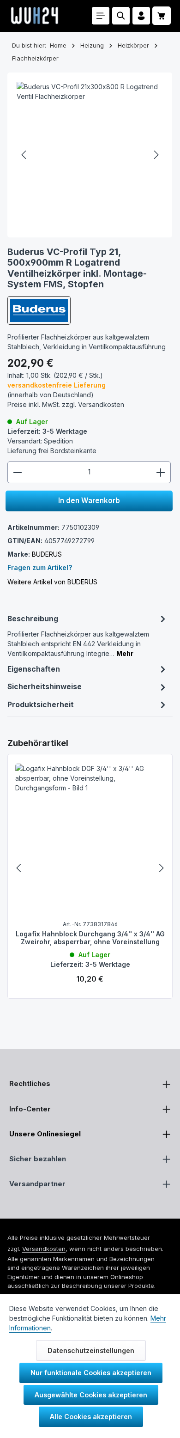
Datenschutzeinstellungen (91, 1350)
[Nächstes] (155, 154)
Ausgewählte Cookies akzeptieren (91, 1395)
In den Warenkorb (89, 500)
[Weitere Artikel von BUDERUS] (39, 310)
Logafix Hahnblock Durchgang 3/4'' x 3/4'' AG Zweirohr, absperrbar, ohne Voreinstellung (90, 938)
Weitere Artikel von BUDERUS (52, 582)
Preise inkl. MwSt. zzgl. (65, 404)
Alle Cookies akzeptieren (91, 1416)
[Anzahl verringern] (17, 472)
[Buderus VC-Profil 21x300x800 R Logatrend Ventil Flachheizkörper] (89, 155)
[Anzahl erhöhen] (161, 472)
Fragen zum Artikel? (39, 567)
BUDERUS (47, 554)
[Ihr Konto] (141, 15)
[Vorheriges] (24, 154)
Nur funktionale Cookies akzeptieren (90, 1373)
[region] (90, 868)
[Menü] (100, 15)
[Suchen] (121, 15)
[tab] (87, 635)
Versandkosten (44, 1248)
